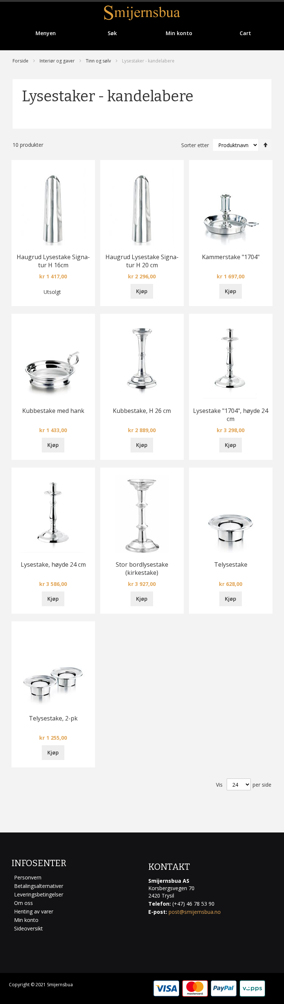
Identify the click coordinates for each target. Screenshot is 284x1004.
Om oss (23, 902)
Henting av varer (33, 911)
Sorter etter (195, 145)
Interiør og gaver (57, 61)
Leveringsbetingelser (38, 894)
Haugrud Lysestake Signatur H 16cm (53, 261)
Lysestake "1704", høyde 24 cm (230, 415)
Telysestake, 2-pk (53, 718)
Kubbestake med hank (53, 411)
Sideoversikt (28, 928)
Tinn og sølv (98, 61)
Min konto (26, 919)
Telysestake (230, 564)
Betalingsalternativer (38, 885)
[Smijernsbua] (142, 13)
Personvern (27, 877)
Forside (20, 61)
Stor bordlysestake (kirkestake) (142, 568)
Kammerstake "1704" (231, 257)
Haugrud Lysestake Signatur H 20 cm (142, 261)
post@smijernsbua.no (195, 911)
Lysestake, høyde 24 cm (53, 564)
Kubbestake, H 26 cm (142, 411)
